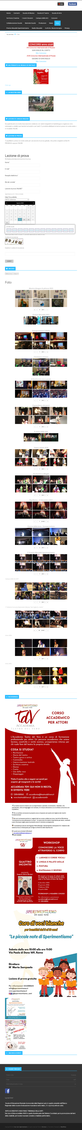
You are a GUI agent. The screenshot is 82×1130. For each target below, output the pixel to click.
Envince (44, 1127)
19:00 (65, 230)
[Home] (15, 34)
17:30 (48, 230)
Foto (57, 23)
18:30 (60, 230)
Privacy (67, 28)
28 (24, 219)
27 (19, 219)
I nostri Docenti (27, 18)
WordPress (63, 1127)
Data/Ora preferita (11, 197)
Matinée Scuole (30, 23)
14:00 (9, 230)
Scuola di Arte (57, 13)
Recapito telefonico (11, 175)
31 (7, 222)
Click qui (8, 85)
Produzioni (42, 23)
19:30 (71, 230)
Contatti (17, 13)
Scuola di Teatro (43, 13)
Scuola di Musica (28, 13)
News (51, 23)
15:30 (25, 230)
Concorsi (54, 18)
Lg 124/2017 (9, 1098)
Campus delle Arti (42, 18)
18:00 (54, 230)
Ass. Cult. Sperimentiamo (20, 1127)
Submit (9, 261)
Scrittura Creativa (12, 18)
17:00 (42, 230)
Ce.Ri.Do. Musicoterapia (53, 28)
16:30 (37, 230)
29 (28, 219)
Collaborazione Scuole (14, 23)
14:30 (14, 230)
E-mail (7, 169)
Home (8, 13)
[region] (41, 106)
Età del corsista (10, 182)
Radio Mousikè (37, 28)
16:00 (31, 230)
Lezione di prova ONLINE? (13, 188)
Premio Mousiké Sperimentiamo (17, 28)
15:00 (20, 230)
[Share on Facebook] (7, 1090)
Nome (7, 162)
